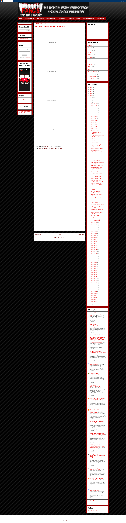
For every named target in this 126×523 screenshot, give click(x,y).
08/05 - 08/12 (94, 237)
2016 (91, 93)
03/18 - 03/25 (94, 278)
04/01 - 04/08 (94, 274)
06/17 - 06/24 (94, 251)
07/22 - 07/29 (94, 241)
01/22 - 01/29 (94, 295)
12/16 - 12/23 (94, 108)
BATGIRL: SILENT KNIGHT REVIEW (97, 434)
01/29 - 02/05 (94, 293)
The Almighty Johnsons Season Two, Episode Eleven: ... (97, 136)
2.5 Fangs (90, 54)
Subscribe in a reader (23, 38)
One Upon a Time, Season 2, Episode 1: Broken (97, 195)
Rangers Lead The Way (94, 479)
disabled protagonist (92, 76)
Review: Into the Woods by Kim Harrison (96, 141)
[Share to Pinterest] (60, 146)
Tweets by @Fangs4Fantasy (94, 510)
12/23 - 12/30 (94, 105)
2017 (91, 91)
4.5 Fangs (90, 64)
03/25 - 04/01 (94, 276)
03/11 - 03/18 (94, 280)
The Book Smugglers (94, 373)
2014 (91, 97)
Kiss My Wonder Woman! (95, 409)
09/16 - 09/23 (94, 224)
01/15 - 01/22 (94, 297)
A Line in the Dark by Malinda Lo (96, 424)
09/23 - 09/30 (94, 222)
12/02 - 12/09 (94, 112)
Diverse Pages (93, 500)
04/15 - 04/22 (94, 270)
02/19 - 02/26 (94, 287)
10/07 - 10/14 (94, 128)
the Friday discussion (92, 78)
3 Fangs (90, 57)
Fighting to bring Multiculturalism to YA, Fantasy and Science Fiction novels (97, 455)
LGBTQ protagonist (92, 71)
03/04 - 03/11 (94, 282)
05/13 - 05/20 (94, 262)
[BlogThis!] (56, 146)
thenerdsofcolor (93, 312)
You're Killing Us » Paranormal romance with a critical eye (97, 422)
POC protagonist (91, 74)
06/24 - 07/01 (94, 249)
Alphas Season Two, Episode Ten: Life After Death (97, 176)
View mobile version (59, 237)
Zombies (60, 148)
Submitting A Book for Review (97, 155)
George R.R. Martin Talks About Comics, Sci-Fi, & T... (96, 168)
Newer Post (38, 234)
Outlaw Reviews (93, 385)
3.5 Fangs (90, 59)
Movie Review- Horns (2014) (96, 490)
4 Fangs (90, 62)
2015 (91, 95)
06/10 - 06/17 (94, 253)
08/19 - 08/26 (94, 233)
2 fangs (89, 52)
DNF (89, 69)
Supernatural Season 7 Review (97, 148)
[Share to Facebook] (58, 146)
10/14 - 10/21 (94, 126)
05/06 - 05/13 (94, 264)
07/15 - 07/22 (94, 243)
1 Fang (89, 47)
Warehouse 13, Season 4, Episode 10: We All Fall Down (96, 185)
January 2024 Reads (94, 364)
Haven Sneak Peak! (95, 157)
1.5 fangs (90, 50)
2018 (91, 89)
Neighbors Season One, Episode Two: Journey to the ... (96, 152)
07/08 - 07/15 (94, 245)
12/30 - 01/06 (94, 103)
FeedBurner (27, 57)
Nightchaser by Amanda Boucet (96, 399)
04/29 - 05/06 (94, 266)
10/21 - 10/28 (94, 124)
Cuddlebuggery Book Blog (95, 444)
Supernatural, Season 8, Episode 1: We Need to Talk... (96, 145)
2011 (91, 304)
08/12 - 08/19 (94, 235)
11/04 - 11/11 (94, 120)
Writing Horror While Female (97, 165)
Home (59, 234)
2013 (91, 99)
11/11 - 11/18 (94, 118)
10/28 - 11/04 (94, 122)
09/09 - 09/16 (94, 227)
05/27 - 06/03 (94, 258)
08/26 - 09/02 (94, 231)
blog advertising (22, 99)
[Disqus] (59, 171)
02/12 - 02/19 (94, 289)
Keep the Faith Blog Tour (95, 457)
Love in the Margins (94, 468)
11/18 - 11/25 (94, 116)
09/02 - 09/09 (94, 229)
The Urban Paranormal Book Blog (97, 398)
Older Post (81, 234)
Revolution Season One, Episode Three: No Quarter (97, 181)
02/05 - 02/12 (94, 291)
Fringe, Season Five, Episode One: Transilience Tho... (97, 213)
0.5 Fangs (90, 45)
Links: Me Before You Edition (96, 469)
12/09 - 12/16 (94, 110)
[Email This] (54, 146)
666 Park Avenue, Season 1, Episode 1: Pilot (96, 192)
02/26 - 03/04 (94, 285)
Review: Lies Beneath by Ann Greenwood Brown (97, 201)
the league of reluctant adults (96, 478)
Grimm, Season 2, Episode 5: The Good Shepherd (97, 220)
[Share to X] (57, 146)
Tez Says (92, 363)
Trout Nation (93, 324)
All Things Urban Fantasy (95, 351)
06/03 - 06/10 (94, 256)
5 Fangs (90, 66)
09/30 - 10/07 (94, 130)
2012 (91, 102)
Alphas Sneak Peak (95, 138)
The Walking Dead (53, 148)
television (46, 148)
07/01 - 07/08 (94, 247)
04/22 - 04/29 (94, 268)
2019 (91, 87)
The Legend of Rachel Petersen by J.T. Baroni (96, 172)
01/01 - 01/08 (94, 301)
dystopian (41, 148)
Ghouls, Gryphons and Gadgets (97, 433)
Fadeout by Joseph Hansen (95, 386)
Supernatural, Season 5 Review (97, 204)
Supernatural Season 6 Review (97, 178)
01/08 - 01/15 (94, 299)
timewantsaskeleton (94, 489)
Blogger (66, 520)
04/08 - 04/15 (94, 272)
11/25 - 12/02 (94, 114)
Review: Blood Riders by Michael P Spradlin (96, 159)
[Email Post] (52, 146)
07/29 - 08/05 (94, 239)
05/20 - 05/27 (94, 260)
